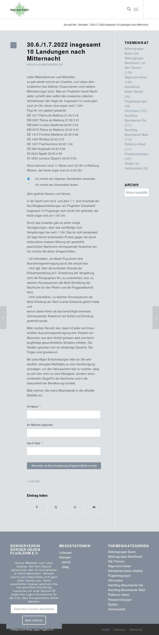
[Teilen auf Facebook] (36, 507)
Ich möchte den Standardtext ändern (56, 185)
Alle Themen (133, 68)
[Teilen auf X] (55, 507)
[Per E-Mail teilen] (94, 507)
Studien (130, 163)
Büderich (65, 562)
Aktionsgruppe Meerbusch (125, 556)
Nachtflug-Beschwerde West (126, 590)
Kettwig (64, 567)
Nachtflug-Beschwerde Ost (45, 64)
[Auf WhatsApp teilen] (75, 507)
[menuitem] (127, 9)
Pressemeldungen (136, 154)
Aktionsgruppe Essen (122, 552)
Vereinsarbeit (133, 168)
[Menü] (136, 9)
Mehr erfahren (34, 620)
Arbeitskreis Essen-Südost (125, 571)
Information (132, 111)
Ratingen (65, 557)
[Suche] (127, 9)
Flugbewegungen (136, 101)
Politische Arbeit (135, 144)
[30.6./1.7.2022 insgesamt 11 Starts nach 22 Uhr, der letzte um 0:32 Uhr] (3, 317)
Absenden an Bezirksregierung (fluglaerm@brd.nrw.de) (63, 465)
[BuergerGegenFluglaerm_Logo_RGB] (19, 9)
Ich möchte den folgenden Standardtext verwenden (65, 179)
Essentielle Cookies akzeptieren (34, 609)
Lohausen (65, 552)
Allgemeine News (136, 77)
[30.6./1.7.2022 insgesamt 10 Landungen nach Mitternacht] (13, 45)
